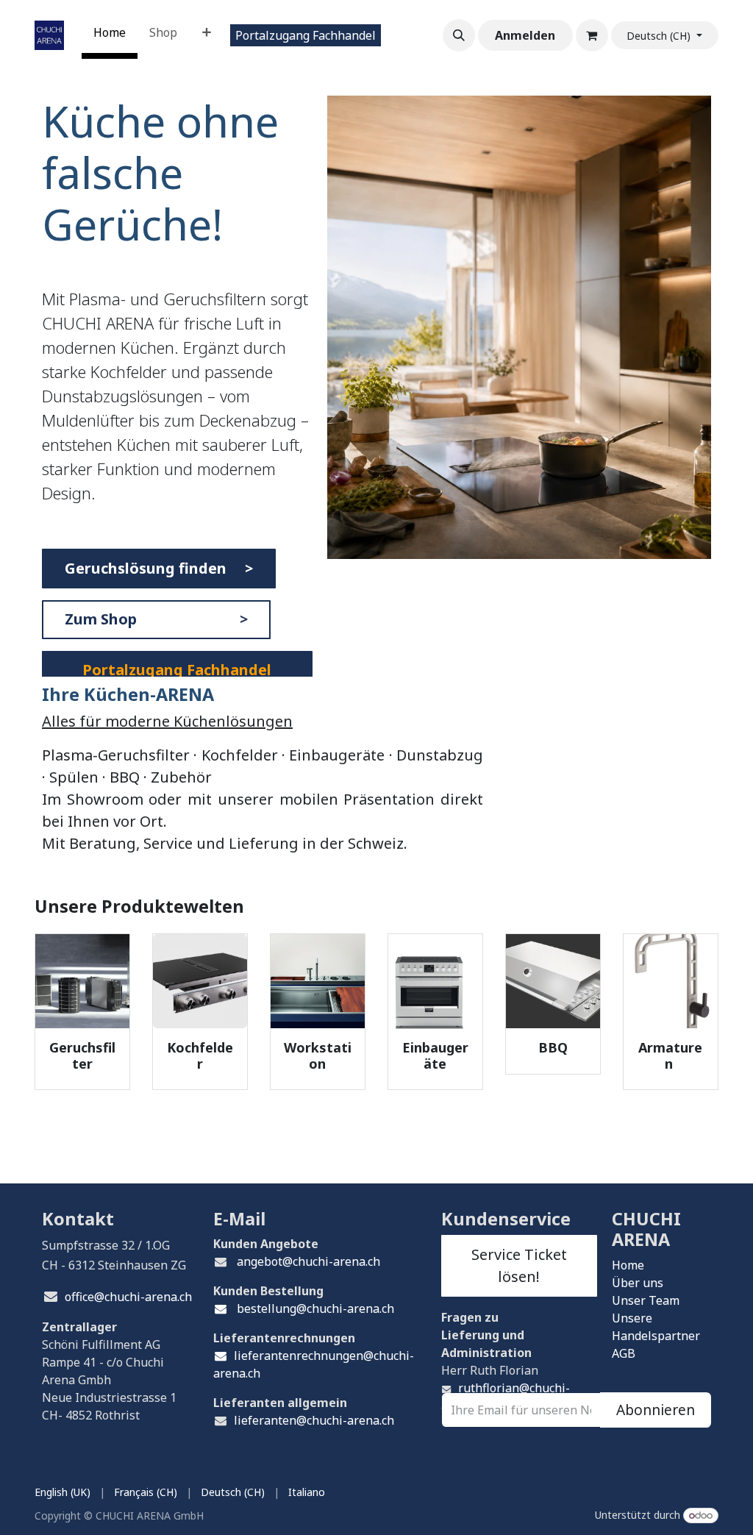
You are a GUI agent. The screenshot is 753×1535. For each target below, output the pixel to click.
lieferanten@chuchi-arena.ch (314, 1420)
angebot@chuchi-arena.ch (308, 1261)
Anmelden (525, 35)
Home (628, 1265)
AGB (623, 1353)
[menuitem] (110, 35)
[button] (459, 35)
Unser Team (645, 1300)
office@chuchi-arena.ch (128, 1297)
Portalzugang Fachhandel (305, 35)
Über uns (637, 1283)
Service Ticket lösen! (519, 1265)
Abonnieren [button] (655, 1410)
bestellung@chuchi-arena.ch (314, 1308)
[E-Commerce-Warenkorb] (592, 35)
